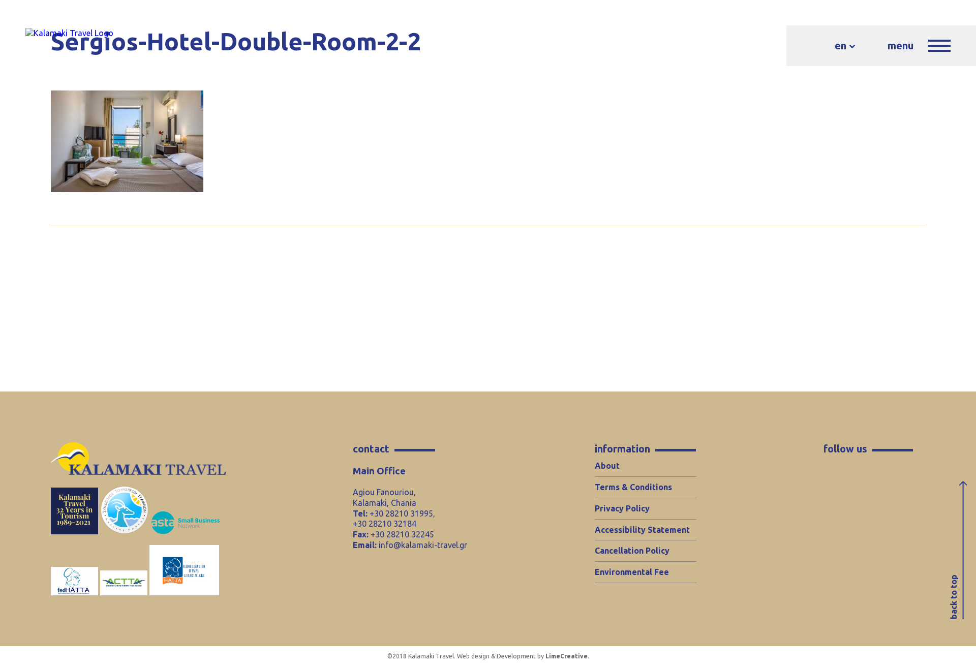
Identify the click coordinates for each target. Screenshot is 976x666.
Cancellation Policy (632, 550)
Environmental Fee (632, 572)
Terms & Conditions (633, 487)
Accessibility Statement (642, 529)
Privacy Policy (622, 508)
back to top (953, 596)
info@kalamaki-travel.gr (423, 545)
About (607, 465)
